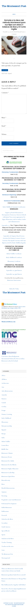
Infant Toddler (6, 441)
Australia (4, 395)
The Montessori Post (14, 6)
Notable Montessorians (8, 488)
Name (4, 118)
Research (4, 515)
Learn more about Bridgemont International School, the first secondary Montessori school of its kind (13, 359)
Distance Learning (7, 414)
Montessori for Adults (8, 461)
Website (4, 134)
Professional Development (9, 503)
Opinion (4, 492)
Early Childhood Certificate (14, 257)
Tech (3, 550)
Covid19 (4, 406)
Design (3, 410)
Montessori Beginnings (9, 195)
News (3, 484)
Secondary (5, 523)
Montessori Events (7, 457)
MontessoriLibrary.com (8, 322)
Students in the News (8, 538)
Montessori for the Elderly (9, 465)
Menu (14, 14)
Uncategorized (6, 558)
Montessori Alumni (7, 453)
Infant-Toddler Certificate (14, 253)
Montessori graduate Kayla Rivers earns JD (14, 575)
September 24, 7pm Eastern (14, 274)
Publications (5, 511)
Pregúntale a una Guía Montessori (11, 500)
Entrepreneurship (7, 426)
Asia (3, 387)
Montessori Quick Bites (8, 476)
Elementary (5, 422)
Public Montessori (7, 507)
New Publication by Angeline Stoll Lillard (13, 585)
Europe (4, 433)
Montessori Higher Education (10, 468)
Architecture (5, 383)
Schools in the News (7, 519)
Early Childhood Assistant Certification (14, 207)
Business (4, 399)
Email (4, 126)
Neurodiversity (6, 480)
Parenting (4, 496)
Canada (4, 402)
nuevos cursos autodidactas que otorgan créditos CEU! (13, 307)
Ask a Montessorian (7, 391)
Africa (3, 375)
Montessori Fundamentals (12, 201)
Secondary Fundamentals (10, 183)
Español (10, 73)
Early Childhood (6, 418)
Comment (5, 93)
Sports (3, 534)
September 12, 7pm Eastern (14, 270)
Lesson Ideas (5, 445)
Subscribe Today (14, 289)
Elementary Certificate (14, 261)
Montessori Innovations (14, 280)
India (3, 437)
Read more (4, 70)
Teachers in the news (7, 546)
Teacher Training (7, 542)
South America (6, 527)
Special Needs (5, 531)
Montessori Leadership (8, 472)
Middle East (5, 449)
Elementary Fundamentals (10, 172)
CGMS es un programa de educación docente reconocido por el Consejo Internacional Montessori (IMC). (14, 330)
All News (4, 379)
